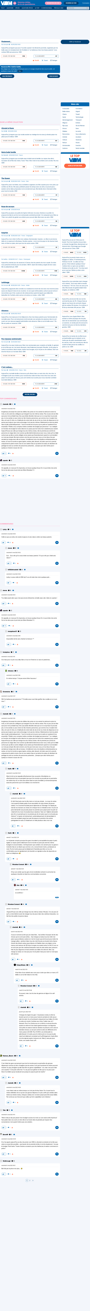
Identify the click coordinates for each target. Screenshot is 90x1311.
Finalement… (6, 42)
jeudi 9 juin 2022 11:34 (25, 1012)
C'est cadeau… (7, 367)
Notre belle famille (8, 152)
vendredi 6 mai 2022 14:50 (13, 574)
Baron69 (5, 1134)
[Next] (33, 1181)
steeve (10, 548)
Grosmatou (6, 692)
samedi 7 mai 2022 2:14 (12, 837)
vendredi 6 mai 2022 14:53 (18, 798)
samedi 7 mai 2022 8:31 (12, 908)
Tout (3, 8)
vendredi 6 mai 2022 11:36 (13, 675)
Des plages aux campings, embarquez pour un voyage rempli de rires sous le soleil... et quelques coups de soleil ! (28, 69)
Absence (4, 311)
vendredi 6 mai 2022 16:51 (8, 1165)
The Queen (5, 178)
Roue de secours (7, 207)
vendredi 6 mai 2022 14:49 (8, 1139)
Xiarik (10, 833)
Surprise (4, 233)
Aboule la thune (7, 128)
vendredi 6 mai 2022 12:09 (8, 1060)
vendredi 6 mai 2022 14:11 (8, 1114)
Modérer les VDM (71, 3)
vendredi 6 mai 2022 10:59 (8, 465)
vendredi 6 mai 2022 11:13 (8, 656)
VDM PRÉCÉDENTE (7, 76)
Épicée (17, 8)
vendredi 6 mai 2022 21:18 (13, 636)
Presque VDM (58, 8)
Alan (18, 885)
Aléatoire (10, 8)
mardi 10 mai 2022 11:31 (21, 969)
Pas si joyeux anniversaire (11, 339)
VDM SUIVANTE (53, 76)
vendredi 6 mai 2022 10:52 (13, 552)
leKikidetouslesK (13, 569)
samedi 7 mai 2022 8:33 (17, 869)
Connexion (85, 3)
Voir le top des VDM (75, 165)
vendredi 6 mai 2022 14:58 (13, 1087)
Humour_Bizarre (8, 1056)
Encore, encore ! (30, 394)
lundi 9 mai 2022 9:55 (16, 931)
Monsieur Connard (18, 864)
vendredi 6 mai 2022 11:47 (8, 696)
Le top (37, 8)
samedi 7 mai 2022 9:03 (21, 889)
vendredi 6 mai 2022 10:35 (8, 534)
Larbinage (5, 282)
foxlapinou (6, 652)
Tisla (4, 1110)
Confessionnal (46, 8)
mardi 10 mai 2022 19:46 (25, 990)
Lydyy (5, 529)
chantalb (6, 404)
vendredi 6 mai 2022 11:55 (8, 408)
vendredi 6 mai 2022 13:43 (13, 773)
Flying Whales (21, 965)
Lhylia (10, 769)
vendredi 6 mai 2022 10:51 (8, 595)
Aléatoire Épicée (27, 8)
